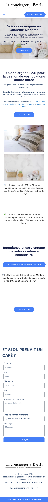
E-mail (6, 390)
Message (7, 423)
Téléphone (8, 381)
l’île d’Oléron (40, 102)
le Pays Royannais (27, 104)
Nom (5, 372)
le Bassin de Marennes (11, 104)
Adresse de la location (13, 399)
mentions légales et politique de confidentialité (24, 499)
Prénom (7, 363)
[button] (4, 14)
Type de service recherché (15, 415)
